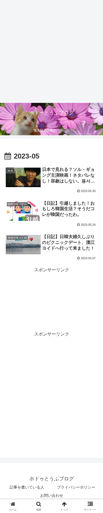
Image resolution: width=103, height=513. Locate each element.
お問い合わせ (51, 495)
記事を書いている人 (27, 487)
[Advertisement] (51, 51)
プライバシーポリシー (76, 487)
